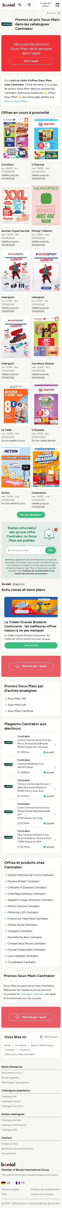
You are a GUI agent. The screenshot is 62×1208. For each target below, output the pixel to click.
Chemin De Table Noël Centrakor (28, 918)
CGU (4, 1194)
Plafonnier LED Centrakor (23, 912)
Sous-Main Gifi (17, 698)
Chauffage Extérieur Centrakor (26, 893)
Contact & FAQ (9, 1143)
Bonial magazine (10, 1077)
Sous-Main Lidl (17, 704)
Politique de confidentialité (45, 1189)
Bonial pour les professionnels (17, 1148)
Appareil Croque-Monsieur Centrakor (30, 900)
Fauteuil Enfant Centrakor (23, 881)
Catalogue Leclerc (11, 1101)
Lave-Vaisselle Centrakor (23, 956)
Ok (51, 550)
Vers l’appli (31, 61)
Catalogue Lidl (9, 1096)
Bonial (7, 1045)
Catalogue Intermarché (13, 1125)
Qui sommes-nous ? (12, 1072)
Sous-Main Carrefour (20, 711)
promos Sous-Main (15, 101)
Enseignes (21, 1045)
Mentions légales (10, 1189)
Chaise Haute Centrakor (22, 924)
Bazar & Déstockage (42, 1045)
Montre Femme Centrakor (24, 906)
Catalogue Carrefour (12, 1106)
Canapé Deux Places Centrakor (27, 943)
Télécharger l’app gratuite (15, 1082)
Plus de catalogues (31, 514)
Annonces (51, 13)
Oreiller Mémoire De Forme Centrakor (31, 875)
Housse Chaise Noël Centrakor (26, 949)
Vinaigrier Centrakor (20, 931)
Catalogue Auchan (11, 1120)
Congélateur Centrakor (22, 962)
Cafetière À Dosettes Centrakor (27, 887)
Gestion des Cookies (42, 1194)
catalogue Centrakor (32, 994)
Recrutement (8, 1153)
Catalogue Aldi (9, 1129)
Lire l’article (31, 645)
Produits (24, 1050)
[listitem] (15, 149)
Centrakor (9, 1050)
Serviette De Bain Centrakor (25, 937)
